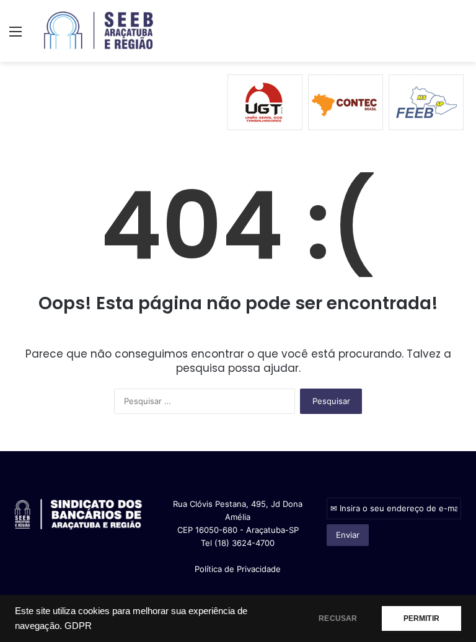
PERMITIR (421, 618)
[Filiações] (238, 102)
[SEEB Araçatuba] (99, 31)
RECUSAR (338, 618)
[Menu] (15, 36)
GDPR (78, 626)
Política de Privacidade (238, 569)
